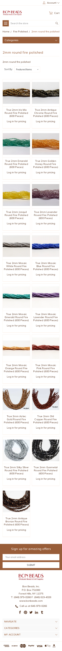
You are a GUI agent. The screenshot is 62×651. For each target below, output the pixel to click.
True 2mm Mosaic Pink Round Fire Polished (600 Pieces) (45, 368)
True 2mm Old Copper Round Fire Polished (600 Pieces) (45, 419)
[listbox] (27, 69)
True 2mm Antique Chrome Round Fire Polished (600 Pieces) (45, 113)
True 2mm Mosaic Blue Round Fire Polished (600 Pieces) (45, 266)
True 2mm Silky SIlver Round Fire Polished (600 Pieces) (16, 470)
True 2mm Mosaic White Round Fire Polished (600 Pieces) (16, 266)
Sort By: (8, 69)
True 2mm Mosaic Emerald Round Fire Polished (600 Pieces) (16, 317)
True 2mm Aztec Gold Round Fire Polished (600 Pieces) (16, 419)
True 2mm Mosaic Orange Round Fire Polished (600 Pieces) (16, 368)
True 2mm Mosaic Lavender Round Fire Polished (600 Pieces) (45, 317)
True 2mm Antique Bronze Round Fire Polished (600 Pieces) (16, 521)
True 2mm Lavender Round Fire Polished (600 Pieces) (45, 215)
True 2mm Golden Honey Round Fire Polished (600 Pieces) (45, 164)
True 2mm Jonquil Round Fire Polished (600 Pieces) (16, 215)
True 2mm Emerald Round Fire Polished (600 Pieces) (16, 164)
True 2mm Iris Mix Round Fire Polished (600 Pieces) (16, 113)
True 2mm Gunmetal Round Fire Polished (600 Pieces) (46, 470)
